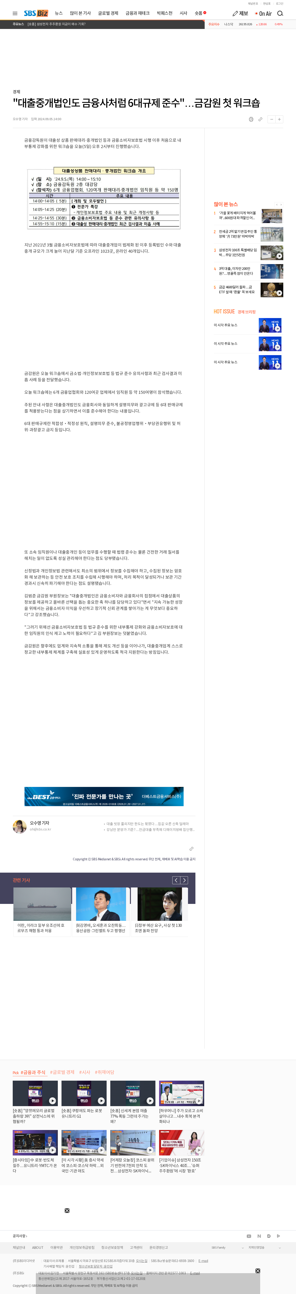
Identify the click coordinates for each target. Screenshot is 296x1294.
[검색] (280, 13)
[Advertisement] (34, 1242)
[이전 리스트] (176, 880)
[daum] (269, 1236)
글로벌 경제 (108, 13)
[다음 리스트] (184, 880)
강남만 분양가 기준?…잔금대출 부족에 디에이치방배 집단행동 (151, 830)
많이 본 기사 (80, 13)
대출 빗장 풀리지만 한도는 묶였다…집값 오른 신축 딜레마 (148, 824)
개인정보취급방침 (82, 1248)
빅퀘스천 (164, 13)
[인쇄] (251, 119)
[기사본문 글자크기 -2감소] (271, 119)
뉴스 (58, 13)
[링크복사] (260, 119)
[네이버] (259, 1236)
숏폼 (197, 12)
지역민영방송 (256, 1248)
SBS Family (218, 1248)
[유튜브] (249, 1236)
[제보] (240, 13)
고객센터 (136, 1248)
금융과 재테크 (137, 13)
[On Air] (263, 13)
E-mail (203, 1261)
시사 (183, 13)
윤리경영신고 (158, 1248)
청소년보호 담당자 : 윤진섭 (96, 1267)
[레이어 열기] (17, 13)
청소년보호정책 (112, 1248)
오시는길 (142, 1261)
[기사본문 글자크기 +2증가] (279, 119)
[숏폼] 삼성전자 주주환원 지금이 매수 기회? (57, 24)
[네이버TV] (278, 1236)
